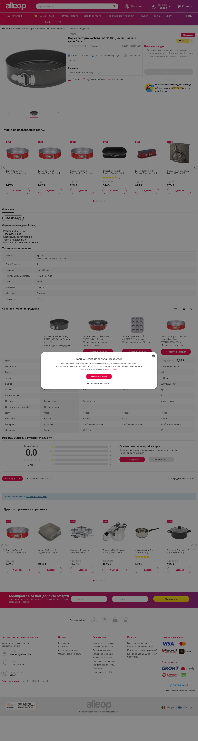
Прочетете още (110, 369)
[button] (99, 383)
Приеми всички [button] (99, 376)
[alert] (99, 370)
